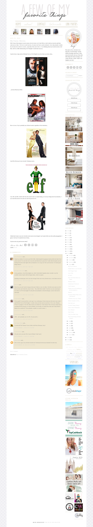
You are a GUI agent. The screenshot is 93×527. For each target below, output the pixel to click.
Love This (70, 273)
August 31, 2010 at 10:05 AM (23, 294)
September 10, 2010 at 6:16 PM (24, 345)
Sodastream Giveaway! (73, 283)
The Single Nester (18, 323)
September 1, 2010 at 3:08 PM (24, 336)
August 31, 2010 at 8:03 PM (23, 310)
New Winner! (71, 309)
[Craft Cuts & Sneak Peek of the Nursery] (16, 31)
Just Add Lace (71, 303)
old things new (70, 356)
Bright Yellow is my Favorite (74, 268)
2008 (68, 339)
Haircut (70, 292)
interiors (68, 355)
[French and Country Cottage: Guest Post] (24, 31)
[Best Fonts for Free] (48, 31)
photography (73, 358)
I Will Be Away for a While (74, 298)
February (71, 332)
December (71, 255)
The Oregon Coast (72, 271)
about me (71, 347)
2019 (68, 233)
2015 (68, 242)
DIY (67, 347)
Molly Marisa (17, 340)
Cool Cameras (71, 286)
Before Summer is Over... (74, 300)
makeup (73, 355)
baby (75, 347)
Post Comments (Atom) (21, 354)
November (71, 257)
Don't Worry (71, 312)
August (70, 264)
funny (74, 353)
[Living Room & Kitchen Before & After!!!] (40, 31)
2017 (68, 237)
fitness (71, 353)
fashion (79, 349)
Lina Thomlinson (18, 256)
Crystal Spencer (18, 298)
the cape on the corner (19, 270)
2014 (68, 244)
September (71, 262)
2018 (68, 235)
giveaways (79, 353)
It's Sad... (70, 275)
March (70, 330)
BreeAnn (16, 284)
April (70, 328)
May (70, 325)
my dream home (78, 355)
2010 (68, 253)
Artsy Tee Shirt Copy (73, 314)
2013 (68, 246)
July (70, 321)
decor (74, 349)
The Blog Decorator (52, 522)
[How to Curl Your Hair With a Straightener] (32, 31)
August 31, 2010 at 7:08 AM (23, 266)
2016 (68, 239)
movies (15, 247)
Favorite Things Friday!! (73, 305)
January (70, 334)
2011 (68, 251)
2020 (68, 230)
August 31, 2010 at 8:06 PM (23, 319)
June (70, 323)
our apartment (77, 356)
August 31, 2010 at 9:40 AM (23, 280)
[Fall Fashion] (56, 31)
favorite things (70, 351)
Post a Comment (14, 351)
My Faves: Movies (72, 266)
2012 (68, 249)
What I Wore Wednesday (74, 307)
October (71, 260)
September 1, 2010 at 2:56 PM (24, 327)
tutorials (79, 358)
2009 (68, 337)
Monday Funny (71, 281)
